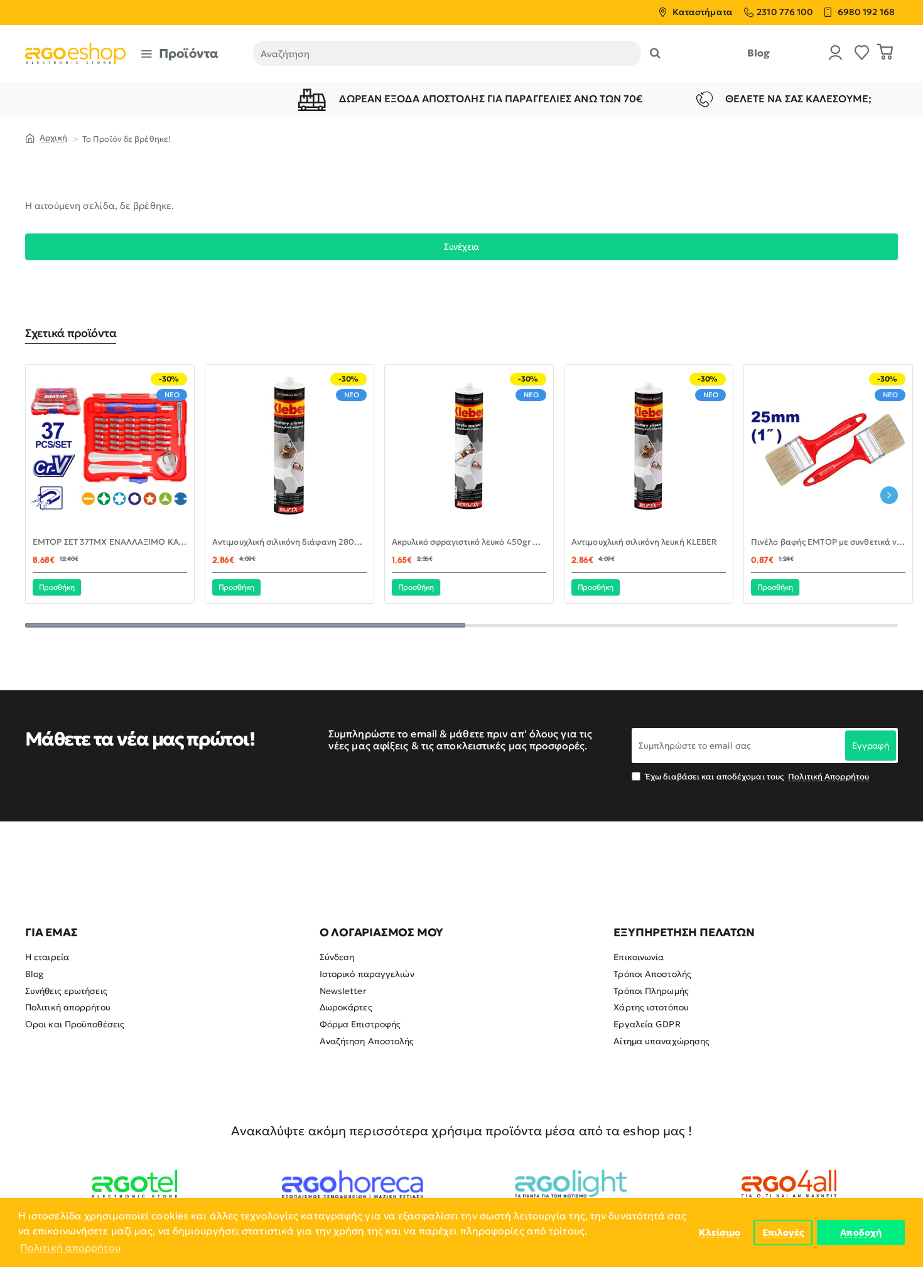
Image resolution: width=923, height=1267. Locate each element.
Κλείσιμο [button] (720, 1232)
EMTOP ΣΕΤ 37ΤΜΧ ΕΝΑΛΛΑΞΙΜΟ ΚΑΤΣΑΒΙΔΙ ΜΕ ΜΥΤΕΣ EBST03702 (110, 542)
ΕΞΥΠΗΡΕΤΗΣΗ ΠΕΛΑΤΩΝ (683, 932)
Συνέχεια (461, 246)
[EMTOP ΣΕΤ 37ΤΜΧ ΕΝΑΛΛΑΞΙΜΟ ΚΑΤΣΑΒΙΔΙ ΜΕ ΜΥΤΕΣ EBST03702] (110, 449)
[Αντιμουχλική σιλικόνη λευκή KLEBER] (649, 449)
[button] (57, 587)
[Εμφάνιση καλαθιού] (885, 53)
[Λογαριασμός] (835, 53)
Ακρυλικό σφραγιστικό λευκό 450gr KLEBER (469, 542)
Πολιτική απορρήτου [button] (70, 1247)
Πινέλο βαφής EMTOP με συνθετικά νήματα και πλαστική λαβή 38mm (828, 542)
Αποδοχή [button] (861, 1232)
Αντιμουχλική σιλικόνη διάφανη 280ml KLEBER (289, 542)
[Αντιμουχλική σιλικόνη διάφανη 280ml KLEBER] (289, 449)
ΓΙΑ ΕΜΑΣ (51, 932)
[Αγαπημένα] (862, 53)
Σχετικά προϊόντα (70, 333)
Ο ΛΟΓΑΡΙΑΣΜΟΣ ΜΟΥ (382, 932)
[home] (46, 137)
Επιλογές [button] (783, 1232)
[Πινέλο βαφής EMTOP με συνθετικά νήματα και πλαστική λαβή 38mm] (828, 449)
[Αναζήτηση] (655, 53)
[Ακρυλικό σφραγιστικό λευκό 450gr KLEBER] (469, 449)
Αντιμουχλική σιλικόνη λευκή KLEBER (644, 542)
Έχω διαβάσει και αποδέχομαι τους (756, 776)
